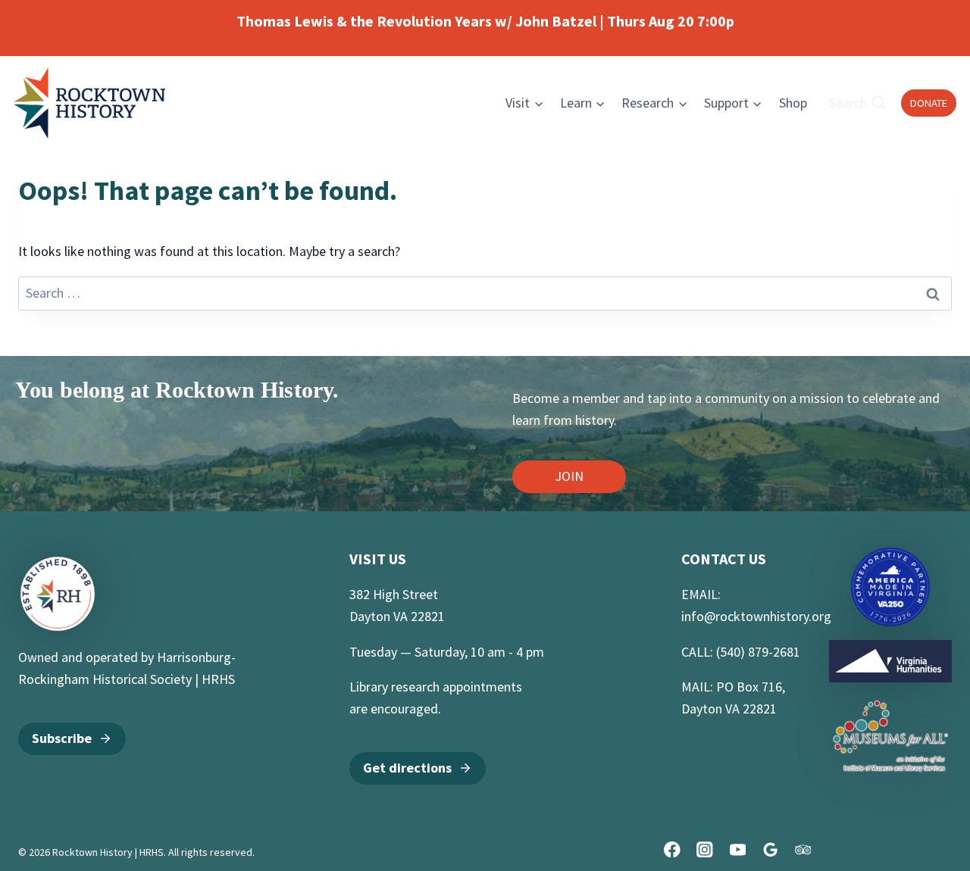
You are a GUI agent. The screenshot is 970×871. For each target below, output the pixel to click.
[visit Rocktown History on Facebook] (672, 849)
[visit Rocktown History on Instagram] (705, 849)
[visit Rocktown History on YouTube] (737, 849)
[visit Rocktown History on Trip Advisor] (803, 849)
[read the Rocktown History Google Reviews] (770, 849)
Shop (793, 102)
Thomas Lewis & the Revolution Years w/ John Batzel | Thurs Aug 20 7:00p (485, 20)
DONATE (928, 103)
